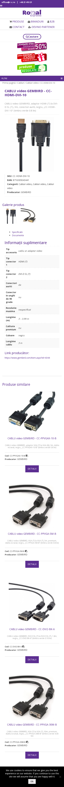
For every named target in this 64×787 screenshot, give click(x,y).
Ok (32, 781)
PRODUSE (18, 21)
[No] (60, 776)
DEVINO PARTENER (43, 27)
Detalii (32, 468)
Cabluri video (32, 82)
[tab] (35, 232)
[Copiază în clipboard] (27, 456)
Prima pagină (9, 82)
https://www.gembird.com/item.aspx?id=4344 (27, 357)
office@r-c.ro (8, 2)
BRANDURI (37, 21)
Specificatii (17, 232)
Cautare (33, 36)
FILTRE (4, 78)
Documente (18, 235)
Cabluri (20, 82)
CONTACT (19, 27)
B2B (52, 21)
